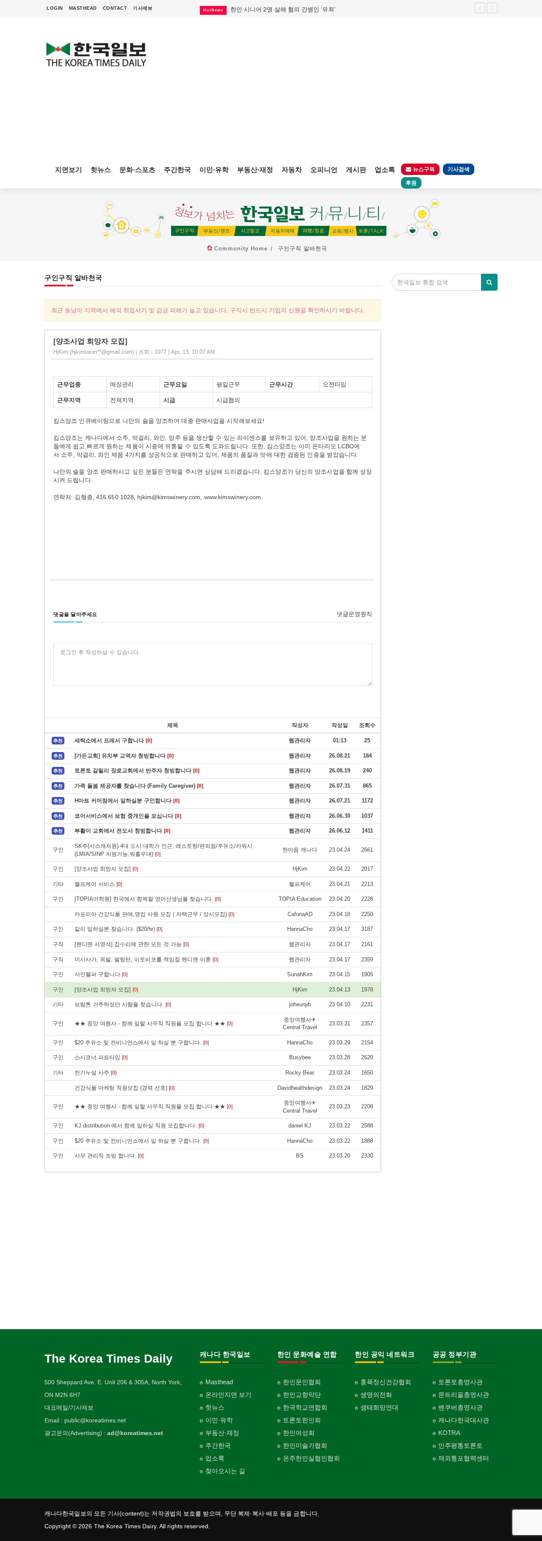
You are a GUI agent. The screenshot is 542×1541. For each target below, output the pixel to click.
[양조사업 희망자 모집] (106, 869)
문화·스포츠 (137, 169)
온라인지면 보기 (228, 1394)
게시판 (356, 169)
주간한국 (177, 169)
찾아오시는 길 (225, 1470)
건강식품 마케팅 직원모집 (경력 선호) (124, 1088)
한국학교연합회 (305, 1407)
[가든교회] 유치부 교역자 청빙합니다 (124, 755)
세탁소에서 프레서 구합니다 (113, 740)
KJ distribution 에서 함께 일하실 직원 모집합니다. (139, 1125)
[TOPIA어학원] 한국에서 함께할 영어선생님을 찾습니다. (148, 899)
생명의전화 (376, 1394)
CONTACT (115, 8)
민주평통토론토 (460, 1445)
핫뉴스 (101, 169)
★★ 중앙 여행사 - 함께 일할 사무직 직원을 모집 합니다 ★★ (153, 1023)
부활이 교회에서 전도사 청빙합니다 (122, 830)
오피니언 (323, 169)
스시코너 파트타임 (101, 1057)
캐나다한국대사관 (463, 1420)
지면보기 (68, 169)
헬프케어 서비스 (98, 884)
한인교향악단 (302, 1394)
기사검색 (459, 169)
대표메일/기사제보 (69, 1407)
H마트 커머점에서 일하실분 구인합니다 (127, 800)
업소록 (385, 169)
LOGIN (55, 8)
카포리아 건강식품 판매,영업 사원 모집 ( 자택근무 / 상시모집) (154, 914)
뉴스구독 (423, 169)
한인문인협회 (302, 1382)
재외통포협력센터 (463, 1458)
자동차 (292, 169)
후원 (411, 183)
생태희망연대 (379, 1407)
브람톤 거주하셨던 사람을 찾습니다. (123, 1004)
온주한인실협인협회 (311, 1458)
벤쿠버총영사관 (460, 1407)
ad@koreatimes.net (135, 1433)
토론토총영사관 (460, 1382)
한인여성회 (299, 1432)
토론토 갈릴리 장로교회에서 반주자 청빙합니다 (137, 770)
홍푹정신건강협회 (385, 1382)
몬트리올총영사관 (463, 1394)
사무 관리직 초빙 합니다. (109, 1155)
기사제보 (142, 8)
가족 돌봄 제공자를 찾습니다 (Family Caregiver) (139, 786)
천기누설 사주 (95, 1072)
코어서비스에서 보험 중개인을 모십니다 (128, 816)
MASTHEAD (83, 8)
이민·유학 (214, 169)
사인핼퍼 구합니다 (101, 974)
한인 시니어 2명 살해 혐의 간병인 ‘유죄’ (282, 9)
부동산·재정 (255, 169)
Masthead (219, 1382)
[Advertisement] (329, 89)
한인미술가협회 (305, 1445)
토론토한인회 (302, 1420)
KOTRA (449, 1432)
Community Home (241, 248)
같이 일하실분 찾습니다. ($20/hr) (118, 929)
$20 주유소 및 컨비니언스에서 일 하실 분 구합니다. (142, 1042)
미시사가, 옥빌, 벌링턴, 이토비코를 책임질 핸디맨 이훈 (146, 959)
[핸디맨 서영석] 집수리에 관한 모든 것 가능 (132, 944)
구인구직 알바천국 (302, 248)
